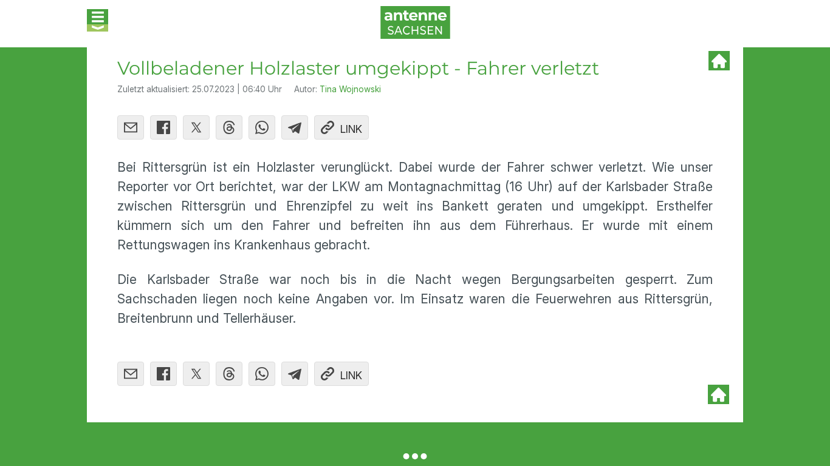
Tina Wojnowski (350, 89)
